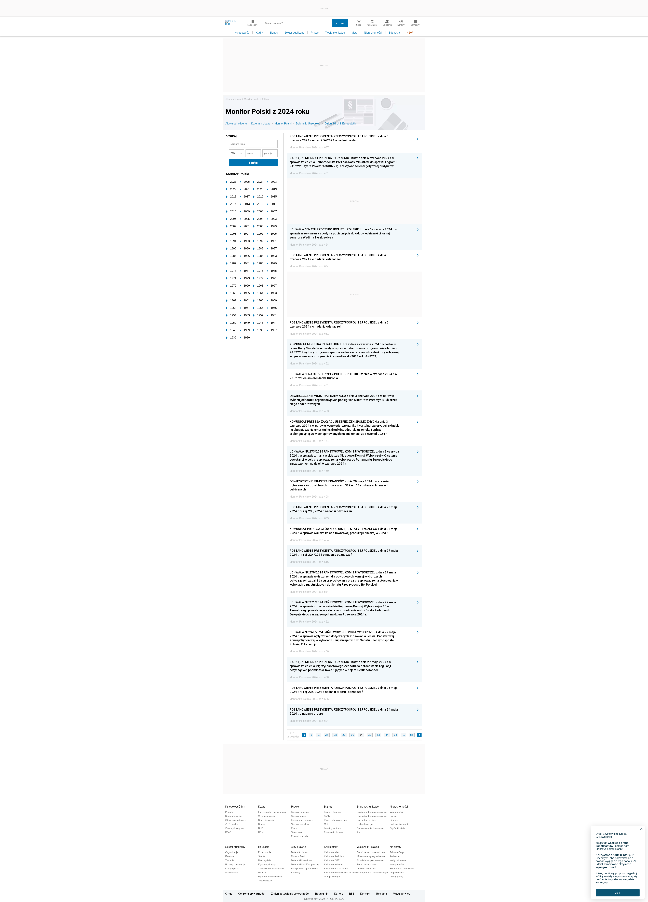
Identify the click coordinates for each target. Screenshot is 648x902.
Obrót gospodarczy (235, 820)
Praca (294, 828)
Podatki (229, 812)
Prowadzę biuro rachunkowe (372, 816)
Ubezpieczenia (266, 820)
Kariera (338, 893)
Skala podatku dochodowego (372, 872)
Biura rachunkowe (368, 806)
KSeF (410, 32)
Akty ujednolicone (236, 123)
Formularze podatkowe (402, 868)
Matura (262, 872)
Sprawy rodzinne (300, 812)
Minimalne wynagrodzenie (371, 856)
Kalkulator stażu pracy (336, 868)
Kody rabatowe (398, 860)
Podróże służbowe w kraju (371, 852)
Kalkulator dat (331, 852)
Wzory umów (397, 864)
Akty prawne (298, 846)
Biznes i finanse (332, 812)
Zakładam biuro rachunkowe (372, 812)
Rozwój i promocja (235, 864)
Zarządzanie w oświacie (271, 868)
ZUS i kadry (231, 824)
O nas (228, 893)
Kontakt (365, 893)
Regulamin (321, 893)
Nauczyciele (264, 860)
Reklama (381, 893)
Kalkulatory (331, 846)
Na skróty (395, 846)
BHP (260, 828)
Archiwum (395, 856)
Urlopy (261, 824)
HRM (261, 832)
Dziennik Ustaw (260, 123)
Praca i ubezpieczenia (335, 820)
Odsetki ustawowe (366, 868)
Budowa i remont (399, 824)
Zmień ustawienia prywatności (290, 893)
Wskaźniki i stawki (368, 846)
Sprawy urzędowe (300, 824)
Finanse (394, 820)
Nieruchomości (373, 32)
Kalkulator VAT (332, 860)
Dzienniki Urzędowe (308, 123)
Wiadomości (396, 812)
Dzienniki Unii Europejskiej (341, 123)
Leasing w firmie (332, 828)
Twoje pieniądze (335, 32)
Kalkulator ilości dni (334, 856)
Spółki (327, 816)
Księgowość (242, 32)
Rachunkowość (233, 816)
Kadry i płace (232, 868)
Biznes (273, 32)
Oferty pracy (396, 876)
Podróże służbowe (366, 864)
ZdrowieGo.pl (397, 852)
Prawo (315, 32)
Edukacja (394, 32)
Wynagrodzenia (266, 816)
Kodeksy (295, 872)
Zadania (229, 860)
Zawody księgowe (234, 828)
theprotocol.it (397, 872)
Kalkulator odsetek (334, 864)
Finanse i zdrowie (333, 832)
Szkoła (261, 856)
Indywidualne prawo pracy (272, 812)
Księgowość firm (235, 806)
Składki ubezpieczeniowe (370, 860)
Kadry (259, 32)
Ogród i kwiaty (397, 828)
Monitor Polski (251, 99)
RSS (351, 893)
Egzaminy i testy (267, 864)
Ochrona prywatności (251, 893)
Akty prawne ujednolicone (304, 868)
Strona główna (233, 99)
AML (359, 832)
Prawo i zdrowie (299, 836)
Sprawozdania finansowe (370, 828)
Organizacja (231, 852)
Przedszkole (264, 852)
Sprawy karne (298, 816)
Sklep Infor (297, 832)
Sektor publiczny (294, 32)
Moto (354, 32)
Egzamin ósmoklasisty (270, 876)
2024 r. (266, 99)
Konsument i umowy (302, 820)
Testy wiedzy (265, 880)
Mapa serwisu (401, 893)
